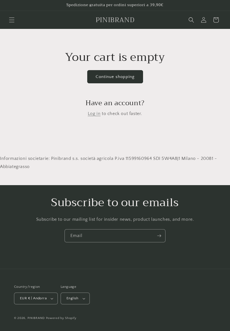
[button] (12, 20)
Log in (94, 113)
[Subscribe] (159, 235)
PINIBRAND (36, 318)
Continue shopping (115, 76)
